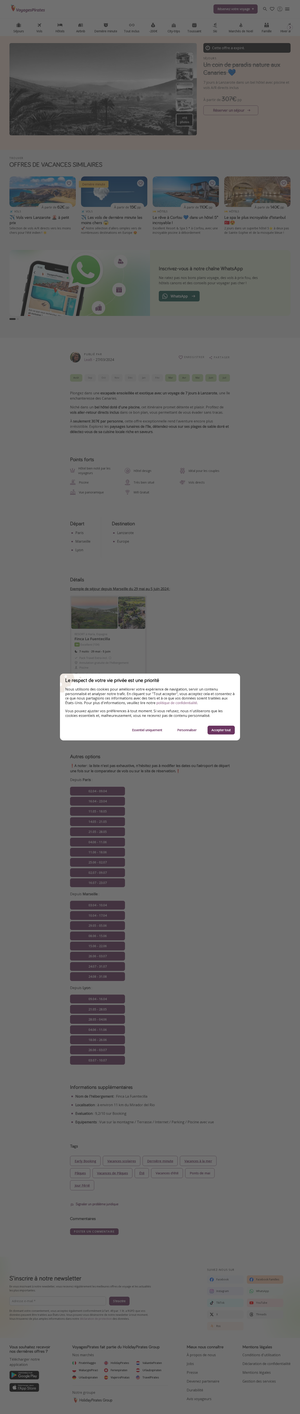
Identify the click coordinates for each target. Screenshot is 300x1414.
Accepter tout (221, 730)
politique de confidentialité (176, 703)
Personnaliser (187, 730)
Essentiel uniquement (147, 730)
